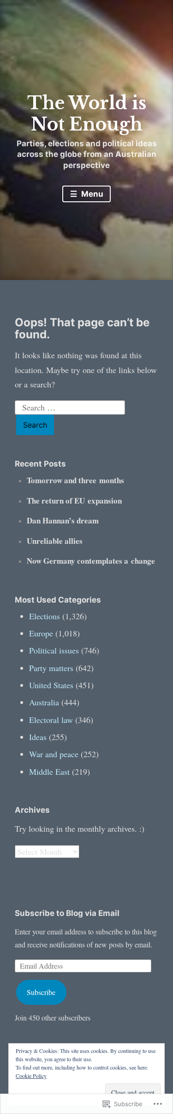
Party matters (51, 667)
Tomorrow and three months (75, 480)
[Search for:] (70, 405)
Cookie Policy (31, 1075)
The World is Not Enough (86, 113)
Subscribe (41, 992)
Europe (41, 633)
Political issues (54, 650)
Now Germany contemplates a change (91, 560)
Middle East (49, 771)
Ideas (38, 736)
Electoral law (51, 719)
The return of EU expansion (74, 500)
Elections (44, 616)
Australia (44, 702)
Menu (91, 194)
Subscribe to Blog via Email (67, 913)
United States (51, 685)
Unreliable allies (55, 541)
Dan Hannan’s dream (63, 520)
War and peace (53, 753)
